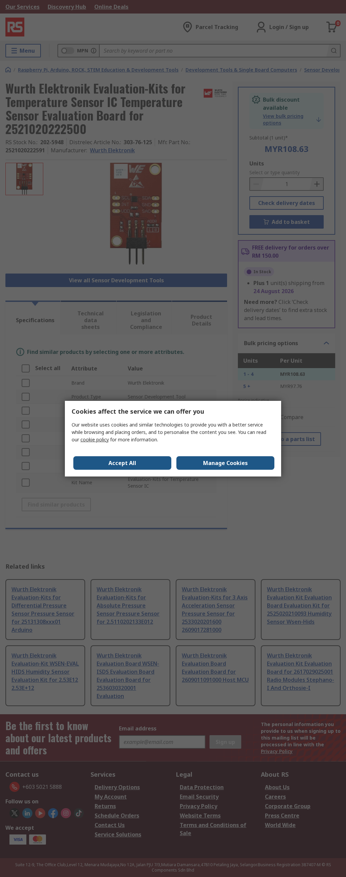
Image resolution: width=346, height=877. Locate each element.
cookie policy (94, 439)
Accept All (122, 463)
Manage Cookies (225, 463)
